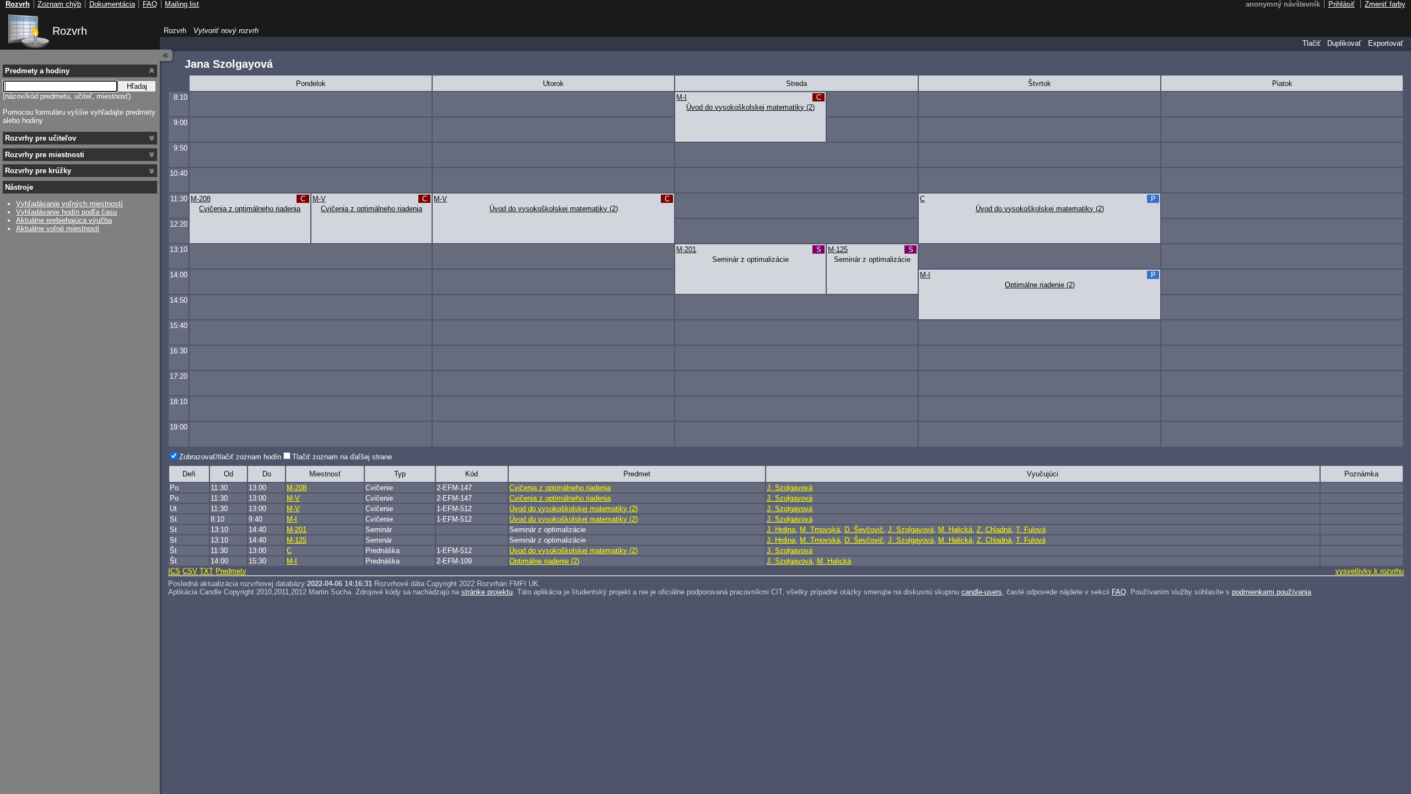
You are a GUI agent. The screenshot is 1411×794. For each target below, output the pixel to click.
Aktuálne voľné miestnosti (57, 228)
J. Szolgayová (789, 488)
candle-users (981, 592)
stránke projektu (487, 592)
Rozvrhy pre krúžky (38, 171)
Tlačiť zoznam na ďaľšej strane (342, 457)
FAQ (1119, 592)
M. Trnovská (820, 529)
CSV (189, 571)
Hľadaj (137, 86)
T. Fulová (1031, 529)
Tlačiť (1311, 43)
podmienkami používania (1271, 592)
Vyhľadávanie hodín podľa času (66, 212)
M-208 (201, 199)
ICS (174, 571)
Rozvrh (69, 31)
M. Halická (955, 529)
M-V (319, 199)
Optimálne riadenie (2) (1040, 285)
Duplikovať (1344, 43)
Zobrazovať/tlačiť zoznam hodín (230, 457)
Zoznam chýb (59, 4)
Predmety (231, 571)
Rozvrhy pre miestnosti (44, 155)
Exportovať (1385, 43)
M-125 (838, 249)
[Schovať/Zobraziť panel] (166, 55)
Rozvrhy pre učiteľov (40, 138)
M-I (681, 97)
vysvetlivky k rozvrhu (1369, 571)
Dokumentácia (112, 4)
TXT (206, 571)
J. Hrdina (781, 529)
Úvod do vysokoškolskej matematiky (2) (750, 107)
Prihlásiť (1341, 4)
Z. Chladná (994, 529)
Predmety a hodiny (37, 71)
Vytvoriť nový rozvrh (225, 30)
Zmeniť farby (1385, 4)
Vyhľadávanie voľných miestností (69, 204)
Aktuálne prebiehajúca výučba (64, 220)
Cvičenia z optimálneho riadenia (249, 209)
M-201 (686, 249)
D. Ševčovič (864, 529)
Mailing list (182, 4)
